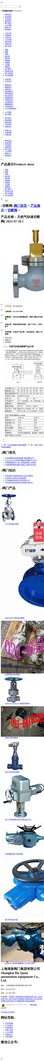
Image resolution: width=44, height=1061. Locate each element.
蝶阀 (6, 52)
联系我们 (8, 29)
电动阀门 (12, 997)
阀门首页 (20, 205)
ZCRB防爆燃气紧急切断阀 (17, 445)
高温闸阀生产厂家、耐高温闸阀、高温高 (21, 462)
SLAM (34, 999)
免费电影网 (20, 1001)
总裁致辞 (8, 35)
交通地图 (8, 132)
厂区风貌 (8, 39)
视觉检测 (28, 999)
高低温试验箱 (30, 1001)
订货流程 (8, 124)
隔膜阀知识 (9, 104)
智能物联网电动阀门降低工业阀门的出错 (21, 465)
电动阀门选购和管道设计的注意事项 (20, 476)
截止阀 (7, 56)
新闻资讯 (8, 21)
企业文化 (8, 37)
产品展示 (8, 19)
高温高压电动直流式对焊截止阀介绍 (20, 482)
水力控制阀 (9, 75)
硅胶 (31, 997)
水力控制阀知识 (10, 108)
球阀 (6, 54)
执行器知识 (9, 96)
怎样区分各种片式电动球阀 (16, 478)
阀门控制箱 (9, 73)
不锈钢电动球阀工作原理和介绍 (18, 480)
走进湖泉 (8, 17)
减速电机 (21, 999)
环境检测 (26, 997)
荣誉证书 (8, 44)
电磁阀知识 (9, 98)
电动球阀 (19, 997)
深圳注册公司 (11, 1001)
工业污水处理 (13, 999)
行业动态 (8, 81)
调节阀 (7, 58)
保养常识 (8, 126)
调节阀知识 (9, 93)
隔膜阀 (7, 60)
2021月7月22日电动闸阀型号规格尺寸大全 (22, 460)
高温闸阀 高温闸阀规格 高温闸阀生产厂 (21, 458)
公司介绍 (8, 33)
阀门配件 (8, 69)
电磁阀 (7, 62)
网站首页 (8, 14)
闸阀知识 (8, 85)
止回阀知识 (9, 102)
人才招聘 (8, 25)
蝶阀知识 (8, 87)
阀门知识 (8, 23)
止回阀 (7, 65)
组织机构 (8, 42)
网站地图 (33, 1005)
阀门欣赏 (8, 46)
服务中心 (8, 27)
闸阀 (6, 50)
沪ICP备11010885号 (8, 1012)
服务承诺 (8, 122)
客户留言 (8, 118)
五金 (35, 997)
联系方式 (8, 130)
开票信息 (8, 135)
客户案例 (8, 114)
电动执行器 (9, 71)
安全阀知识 (9, 106)
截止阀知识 (9, 91)
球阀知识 (8, 89)
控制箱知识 (9, 100)
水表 (6, 999)
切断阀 (7, 67)
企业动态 (8, 79)
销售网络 (8, 120)
